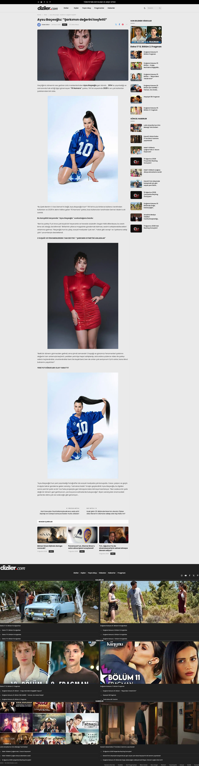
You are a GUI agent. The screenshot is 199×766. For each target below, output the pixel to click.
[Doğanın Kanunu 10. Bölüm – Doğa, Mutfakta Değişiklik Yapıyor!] (136, 66)
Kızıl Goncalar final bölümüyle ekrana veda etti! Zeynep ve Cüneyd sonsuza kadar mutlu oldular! (59, 512)
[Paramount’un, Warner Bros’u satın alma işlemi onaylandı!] (83, 535)
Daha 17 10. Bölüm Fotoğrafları (11, 634)
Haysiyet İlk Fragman (152, 97)
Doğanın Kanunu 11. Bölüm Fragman (151, 53)
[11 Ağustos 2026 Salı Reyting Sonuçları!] (136, 229)
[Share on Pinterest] (122, 24)
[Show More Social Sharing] (126, 24)
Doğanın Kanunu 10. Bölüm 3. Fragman (151, 109)
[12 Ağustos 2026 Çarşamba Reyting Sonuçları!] (136, 195)
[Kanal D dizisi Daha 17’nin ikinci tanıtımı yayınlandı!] (136, 139)
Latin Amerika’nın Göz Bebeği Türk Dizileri (152, 126)
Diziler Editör (46, 24)
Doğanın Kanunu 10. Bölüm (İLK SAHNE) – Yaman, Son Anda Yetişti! (151, 88)
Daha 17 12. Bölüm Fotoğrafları (10, 626)
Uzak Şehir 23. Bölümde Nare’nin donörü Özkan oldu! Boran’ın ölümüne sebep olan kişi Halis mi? (106, 512)
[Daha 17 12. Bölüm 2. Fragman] (146, 35)
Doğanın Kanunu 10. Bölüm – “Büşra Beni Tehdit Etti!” (151, 76)
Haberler (111, 8)
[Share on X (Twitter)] (116, 24)
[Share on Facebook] (119, 24)
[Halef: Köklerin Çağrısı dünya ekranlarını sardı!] (136, 173)
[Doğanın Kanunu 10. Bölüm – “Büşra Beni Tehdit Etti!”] (136, 77)
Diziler (66, 8)
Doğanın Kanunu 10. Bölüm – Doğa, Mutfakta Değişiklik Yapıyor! (151, 65)
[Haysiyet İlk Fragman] (136, 99)
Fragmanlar (99, 8)
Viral (64, 24)
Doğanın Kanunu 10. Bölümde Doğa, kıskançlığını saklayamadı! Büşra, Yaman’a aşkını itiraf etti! (151, 205)
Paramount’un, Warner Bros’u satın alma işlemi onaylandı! (81, 547)
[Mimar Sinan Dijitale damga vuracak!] (52, 535)
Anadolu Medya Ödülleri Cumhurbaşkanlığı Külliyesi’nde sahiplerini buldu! (152, 217)
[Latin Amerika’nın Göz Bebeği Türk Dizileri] (136, 128)
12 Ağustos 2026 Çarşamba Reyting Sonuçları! (151, 194)
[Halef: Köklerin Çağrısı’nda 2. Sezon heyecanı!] (136, 150)
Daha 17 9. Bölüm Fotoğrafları (11, 639)
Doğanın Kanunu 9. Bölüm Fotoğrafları (115, 630)
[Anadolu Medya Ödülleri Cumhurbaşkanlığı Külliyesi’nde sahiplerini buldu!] (136, 217)
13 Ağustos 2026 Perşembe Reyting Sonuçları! (151, 161)
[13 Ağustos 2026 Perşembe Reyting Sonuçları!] (136, 161)
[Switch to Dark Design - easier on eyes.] (144, 8)
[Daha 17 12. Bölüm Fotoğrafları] (49, 602)
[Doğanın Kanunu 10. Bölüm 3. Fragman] (136, 111)
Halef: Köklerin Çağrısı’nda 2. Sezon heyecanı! (151, 150)
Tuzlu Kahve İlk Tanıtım (110, 699)
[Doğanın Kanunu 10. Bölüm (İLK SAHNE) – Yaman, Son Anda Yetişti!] (136, 88)
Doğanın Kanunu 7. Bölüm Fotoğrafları (115, 639)
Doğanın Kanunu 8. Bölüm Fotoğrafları (115, 634)
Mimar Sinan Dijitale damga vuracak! (49, 547)
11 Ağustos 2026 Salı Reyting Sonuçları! (151, 227)
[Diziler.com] (47, 8)
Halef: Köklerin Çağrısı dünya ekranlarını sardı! (153, 171)
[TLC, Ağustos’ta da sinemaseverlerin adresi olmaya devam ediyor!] (113, 535)
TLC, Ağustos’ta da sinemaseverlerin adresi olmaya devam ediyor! (113, 548)
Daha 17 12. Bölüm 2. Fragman (145, 46)
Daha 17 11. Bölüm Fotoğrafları (11, 630)
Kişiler (76, 8)
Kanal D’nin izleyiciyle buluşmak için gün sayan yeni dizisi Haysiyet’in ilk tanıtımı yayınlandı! (152, 183)
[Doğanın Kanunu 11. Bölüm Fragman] (136, 55)
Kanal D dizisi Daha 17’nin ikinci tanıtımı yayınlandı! (151, 138)
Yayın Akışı (86, 8)
